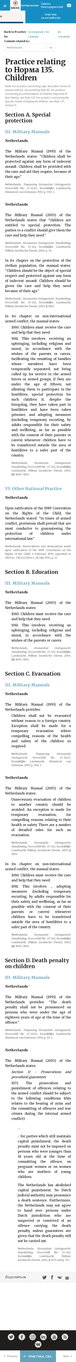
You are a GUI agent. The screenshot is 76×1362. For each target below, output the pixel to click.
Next (66, 1356)
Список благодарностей (52, 5)
